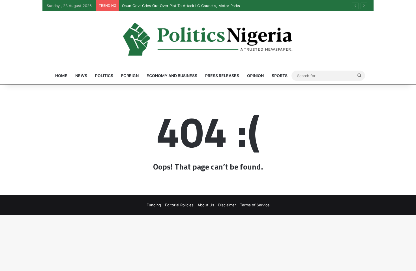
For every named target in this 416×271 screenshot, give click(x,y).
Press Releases (222, 75)
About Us (206, 205)
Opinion (255, 75)
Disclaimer (227, 205)
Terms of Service (255, 205)
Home (61, 75)
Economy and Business (172, 75)
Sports (280, 75)
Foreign (130, 75)
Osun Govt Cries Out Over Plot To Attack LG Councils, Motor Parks (181, 5)
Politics (104, 75)
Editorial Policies (179, 205)
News (81, 75)
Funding (154, 205)
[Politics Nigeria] (208, 39)
